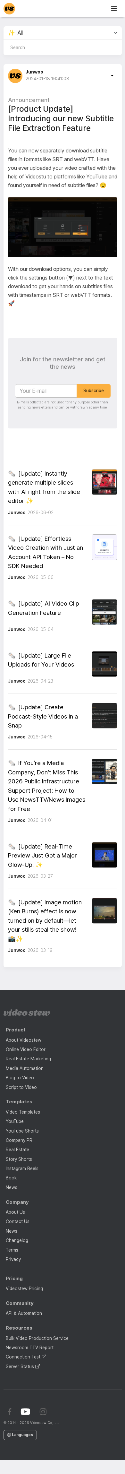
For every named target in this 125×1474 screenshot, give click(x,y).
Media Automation (25, 1068)
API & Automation (24, 1313)
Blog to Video (20, 1077)
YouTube (15, 1121)
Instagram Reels (22, 1168)
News (11, 1187)
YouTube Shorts (22, 1131)
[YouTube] (25, 1412)
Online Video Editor (26, 1049)
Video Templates (23, 1112)
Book (11, 1177)
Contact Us (17, 1221)
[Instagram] (43, 1412)
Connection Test (24, 1356)
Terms (12, 1250)
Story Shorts (19, 1159)
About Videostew (23, 1040)
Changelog (17, 1240)
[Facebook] (10, 1412)
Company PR (19, 1140)
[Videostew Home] (27, 1012)
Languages (22, 1435)
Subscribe (93, 390)
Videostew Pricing (24, 1288)
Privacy (13, 1259)
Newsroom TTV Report (30, 1347)
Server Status (20, 1366)
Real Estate (17, 1149)
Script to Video (21, 1087)
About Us (15, 1212)
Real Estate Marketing (28, 1058)
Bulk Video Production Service (37, 1338)
